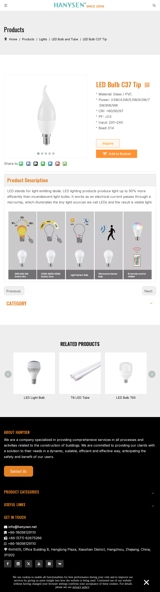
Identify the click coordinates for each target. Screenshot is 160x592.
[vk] (60, 563)
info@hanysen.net (22, 527)
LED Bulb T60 (126, 398)
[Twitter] (28, 563)
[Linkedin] (18, 563)
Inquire (107, 143)
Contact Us (18, 471)
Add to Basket (120, 154)
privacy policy (80, 587)
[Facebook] (7, 563)
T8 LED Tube (80, 398)
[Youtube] (39, 563)
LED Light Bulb (34, 398)
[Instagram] (49, 563)
